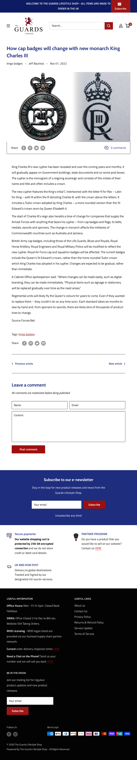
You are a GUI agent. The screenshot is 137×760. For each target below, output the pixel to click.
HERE (98, 548)
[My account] (120, 26)
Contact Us (80, 611)
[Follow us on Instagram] (15, 734)
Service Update (83, 628)
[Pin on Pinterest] (30, 148)
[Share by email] (42, 148)
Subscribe (120, 9)
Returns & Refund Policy (89, 622)
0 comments (118, 148)
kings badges (15, 63)
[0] (127, 26)
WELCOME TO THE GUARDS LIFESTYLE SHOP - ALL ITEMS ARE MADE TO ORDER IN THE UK (68, 6)
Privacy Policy (82, 617)
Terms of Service (84, 634)
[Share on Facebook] (23, 148)
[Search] (109, 25)
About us (79, 605)
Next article (115, 364)
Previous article (24, 364)
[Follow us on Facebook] (9, 734)
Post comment (28, 449)
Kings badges (27, 334)
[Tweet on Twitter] (36, 148)
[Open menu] (8, 25)
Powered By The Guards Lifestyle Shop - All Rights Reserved (38, 749)
